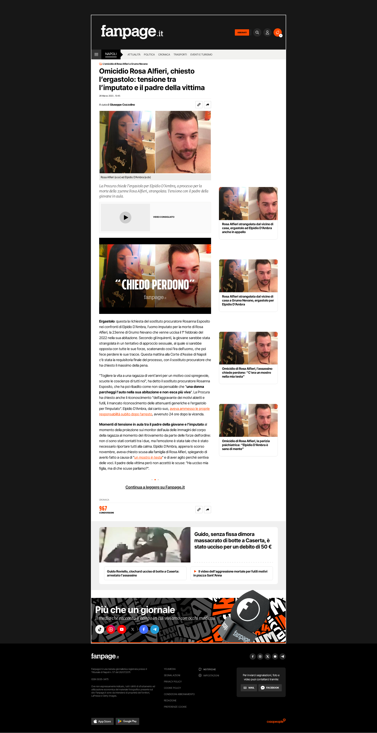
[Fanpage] (105, 656)
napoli (111, 54)
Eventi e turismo (201, 54)
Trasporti (180, 54)
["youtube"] (121, 629)
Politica (149, 54)
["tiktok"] (99, 629)
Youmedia (170, 669)
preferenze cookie (175, 706)
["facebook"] (143, 629)
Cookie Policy (172, 687)
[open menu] (96, 54)
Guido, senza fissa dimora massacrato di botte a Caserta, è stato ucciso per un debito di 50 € (233, 540)
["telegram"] (154, 629)
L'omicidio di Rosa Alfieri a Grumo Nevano (125, 64)
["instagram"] (110, 629)
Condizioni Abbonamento (179, 694)
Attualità (134, 54)
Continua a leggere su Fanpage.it (155, 487)
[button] (207, 104)
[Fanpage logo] (127, 32)
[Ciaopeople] (276, 722)
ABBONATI (242, 32)
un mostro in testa (148, 457)
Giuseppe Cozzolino (122, 104)
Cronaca (164, 54)
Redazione (170, 700)
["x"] (132, 629)
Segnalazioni (172, 675)
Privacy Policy (173, 681)
